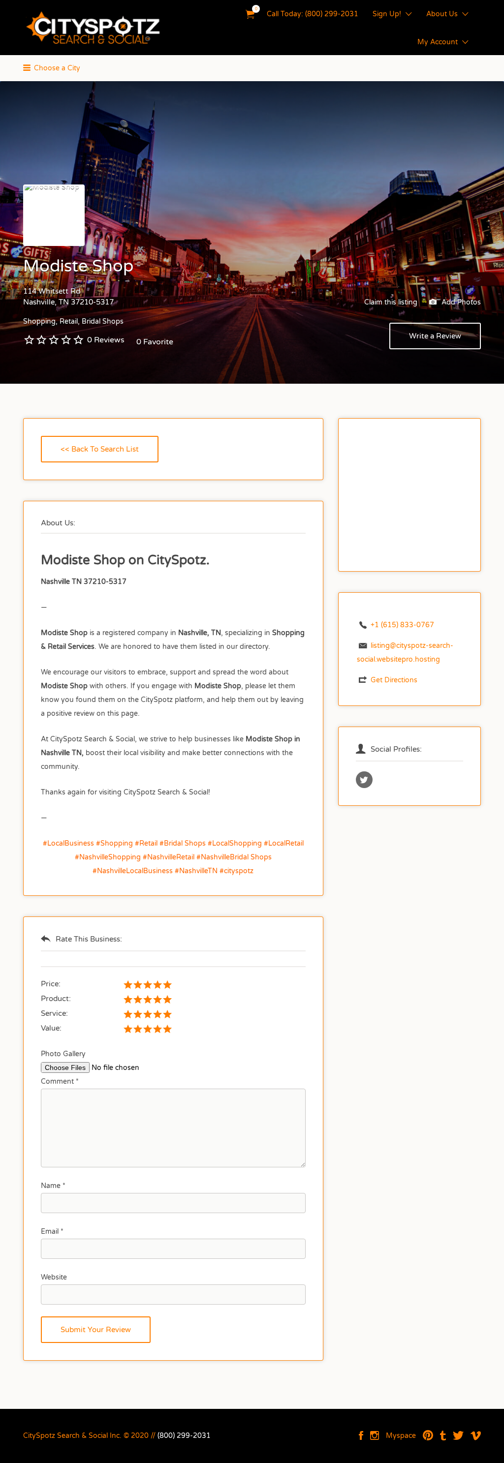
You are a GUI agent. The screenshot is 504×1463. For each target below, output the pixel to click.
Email (52, 1231)
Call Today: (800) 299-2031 (312, 14)
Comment (60, 1081)
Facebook (361, 1435)
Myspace (401, 1436)
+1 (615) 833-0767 (402, 625)
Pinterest (428, 1435)
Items (250, 14)
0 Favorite (154, 342)
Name (53, 1186)
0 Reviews (106, 340)
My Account (437, 42)
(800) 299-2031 (184, 1436)
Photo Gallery (63, 1054)
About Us (442, 14)
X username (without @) (364, 779)
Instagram (374, 1435)
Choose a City (57, 68)
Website (54, 1277)
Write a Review (435, 336)
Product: (56, 998)
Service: (54, 1013)
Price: (51, 983)
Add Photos (460, 302)
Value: (51, 1028)
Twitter (458, 1435)
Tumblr (443, 1435)
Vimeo (476, 1435)
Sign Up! (387, 14)
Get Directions (394, 680)
